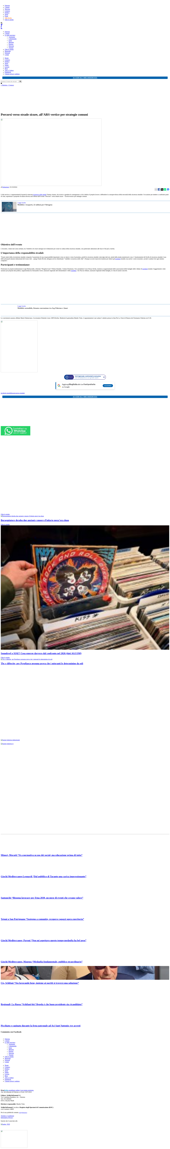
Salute (7, 65)
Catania (7, 7)
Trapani (11, 47)
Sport (6, 14)
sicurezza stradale (19, 393)
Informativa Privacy (7, 1117)
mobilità (73, 270)
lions (12, 393)
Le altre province (10, 35)
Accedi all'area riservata (85, 78)
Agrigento (12, 37)
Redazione (5, 187)
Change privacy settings (12, 74)
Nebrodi (7, 53)
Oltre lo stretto (9, 20)
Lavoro (7, 67)
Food (6, 16)
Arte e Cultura (9, 70)
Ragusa (11, 44)
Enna (10, 40)
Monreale (8, 51)
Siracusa (7, 9)
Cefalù (7, 55)
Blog (6, 68)
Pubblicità (8, 72)
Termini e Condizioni (7, 1116)
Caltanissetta (12, 39)
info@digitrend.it (23, 1112)
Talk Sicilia (8, 18)
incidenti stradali (6, 393)
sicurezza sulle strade (39, 194)
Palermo (7, 5)
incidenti (118, 259)
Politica (7, 12)
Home (7, 58)
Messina (11, 42)
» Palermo (4, 85)
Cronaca (7, 11)
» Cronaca (10, 85)
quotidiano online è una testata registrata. (17, 1090)
